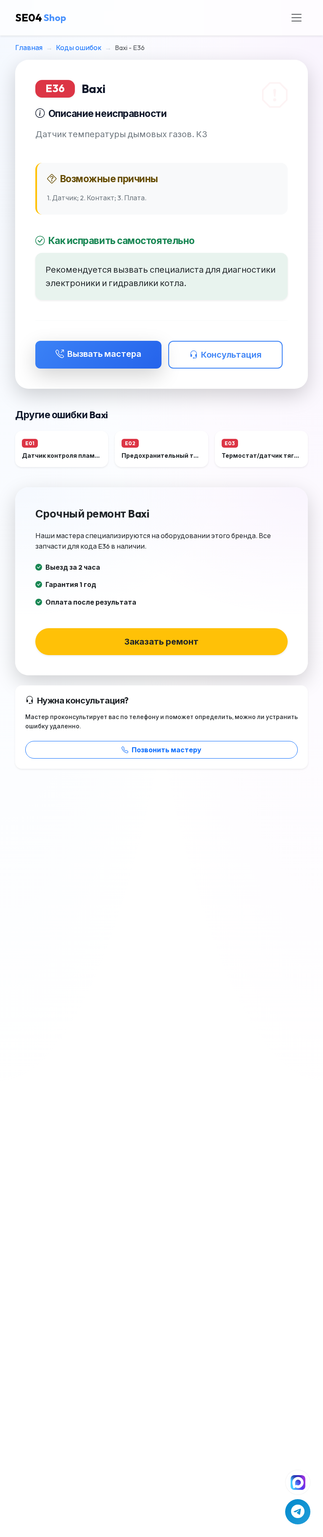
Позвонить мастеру (166, 750)
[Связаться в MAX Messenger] (297, 1482)
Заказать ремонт (161, 641)
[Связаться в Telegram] (297, 1511)
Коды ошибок (78, 47)
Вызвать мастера (104, 353)
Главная (28, 47)
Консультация (231, 354)
